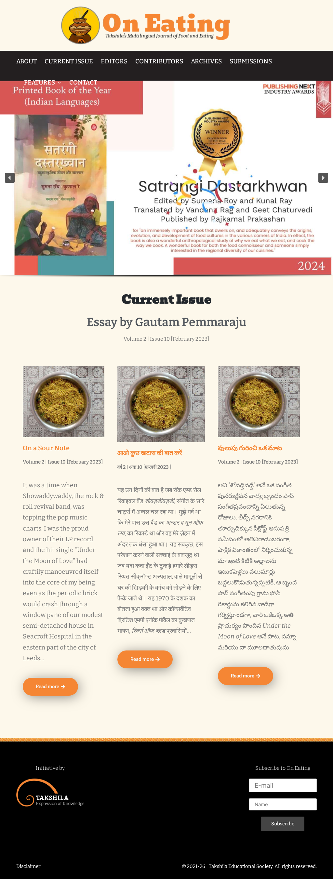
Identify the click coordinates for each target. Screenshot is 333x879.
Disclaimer (28, 866)
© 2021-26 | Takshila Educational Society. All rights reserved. (249, 866)
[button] (10, 178)
